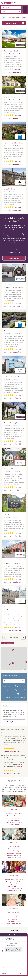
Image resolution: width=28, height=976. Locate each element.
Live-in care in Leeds (14, 921)
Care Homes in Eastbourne (14, 822)
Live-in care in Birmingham (14, 915)
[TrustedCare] (8, 2)
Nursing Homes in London (14, 890)
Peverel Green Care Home (12, 51)
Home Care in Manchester (14, 857)
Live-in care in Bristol (14, 919)
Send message (14, 258)
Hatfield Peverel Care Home (13, 143)
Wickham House (9, 97)
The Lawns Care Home (11, 331)
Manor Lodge (8, 561)
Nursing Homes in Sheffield (14, 882)
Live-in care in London (14, 912)
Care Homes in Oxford (14, 824)
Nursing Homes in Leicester (14, 888)
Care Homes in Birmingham (14, 814)
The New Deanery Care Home (14, 423)
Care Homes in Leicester (14, 816)
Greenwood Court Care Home (14, 469)
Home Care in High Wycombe (14, 855)
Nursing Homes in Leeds (14, 884)
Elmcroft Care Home (11, 285)
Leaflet (25, 669)
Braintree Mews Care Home (13, 377)
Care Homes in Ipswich (14, 820)
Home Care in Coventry (14, 853)
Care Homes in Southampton (14, 818)
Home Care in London (14, 849)
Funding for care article (14, 722)
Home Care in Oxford (14, 847)
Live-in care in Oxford (14, 917)
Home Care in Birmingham (14, 851)
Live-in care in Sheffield (14, 923)
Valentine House (9, 189)
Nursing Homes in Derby (14, 886)
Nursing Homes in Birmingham (14, 880)
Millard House (8, 515)
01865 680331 (14, 252)
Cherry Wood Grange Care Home (13, 608)
